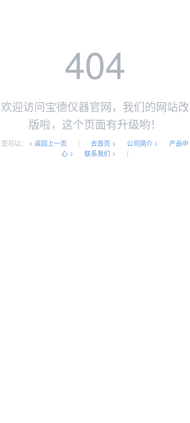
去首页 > (103, 142)
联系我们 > (100, 153)
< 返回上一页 (48, 142)
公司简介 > (142, 142)
